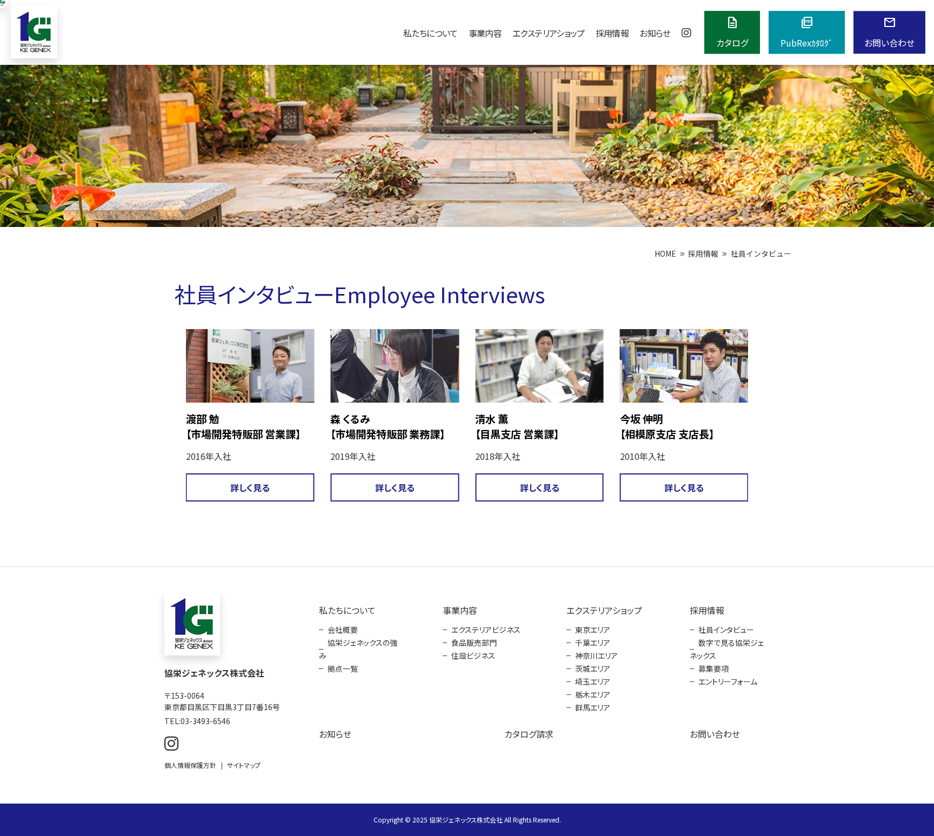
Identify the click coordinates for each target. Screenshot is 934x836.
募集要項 (713, 668)
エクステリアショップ (548, 32)
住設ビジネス (473, 655)
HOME (665, 253)
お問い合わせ (715, 733)
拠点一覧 (343, 668)
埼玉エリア (592, 681)
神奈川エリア (596, 655)
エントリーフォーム (727, 681)
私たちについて (430, 32)
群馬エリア (592, 707)
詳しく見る (326, 487)
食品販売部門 (474, 642)
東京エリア (592, 629)
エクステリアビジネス (486, 629)
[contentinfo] (467, 701)
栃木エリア (592, 694)
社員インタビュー (726, 629)
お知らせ (654, 32)
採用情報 (612, 32)
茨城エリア (592, 668)
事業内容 (485, 32)
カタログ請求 (528, 733)
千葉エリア (592, 642)
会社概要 (343, 629)
